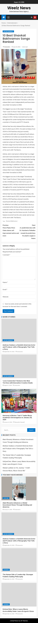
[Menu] (8, 17)
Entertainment (8, 31)
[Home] (4, 17)
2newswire (7, 47)
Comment (6, 255)
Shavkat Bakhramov (11, 221)
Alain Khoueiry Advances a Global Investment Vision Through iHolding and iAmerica (17, 505)
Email (5, 289)
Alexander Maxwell (20, 422)
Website (5, 297)
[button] (8, 17)
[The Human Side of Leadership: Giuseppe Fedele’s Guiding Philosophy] (19, 560)
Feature (6, 498)
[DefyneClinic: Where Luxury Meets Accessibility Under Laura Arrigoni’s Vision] (19, 595)
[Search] (31, 17)
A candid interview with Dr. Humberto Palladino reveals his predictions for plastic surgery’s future (27, 231)
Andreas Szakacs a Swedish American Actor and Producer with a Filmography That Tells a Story (19, 347)
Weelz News (19, 8)
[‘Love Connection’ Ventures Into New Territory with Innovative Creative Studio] (19, 366)
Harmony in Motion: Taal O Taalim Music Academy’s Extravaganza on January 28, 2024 (17, 418)
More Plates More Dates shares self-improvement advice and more (11, 230)
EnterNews (14, 621)
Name (5, 282)
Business (6, 569)
